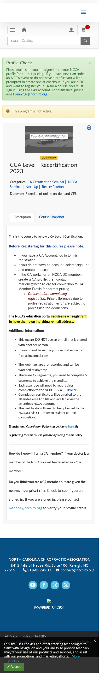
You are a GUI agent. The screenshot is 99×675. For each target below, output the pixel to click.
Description (22, 217)
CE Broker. (70, 390)
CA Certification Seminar (46, 182)
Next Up (32, 187)
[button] (89, 128)
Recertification (53, 187)
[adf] (49, 139)
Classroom (49, 158)
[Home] (24, 30)
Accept (15, 667)
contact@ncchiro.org (77, 570)
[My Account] (71, 30)
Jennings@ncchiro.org (31, 94)
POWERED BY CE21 (49, 607)
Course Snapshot (51, 217)
